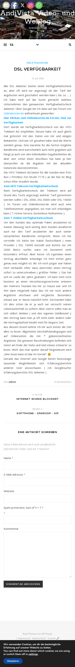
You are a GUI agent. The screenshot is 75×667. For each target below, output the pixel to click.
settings (33, 654)
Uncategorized (37, 62)
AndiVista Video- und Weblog (37, 17)
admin (12, 382)
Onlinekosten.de (14, 113)
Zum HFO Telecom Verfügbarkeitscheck (31, 186)
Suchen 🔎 (53, 638)
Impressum (24, 638)
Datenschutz (39, 638)
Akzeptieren (13, 661)
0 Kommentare (62, 382)
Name (8, 458)
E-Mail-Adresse (14, 474)
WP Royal (47, 633)
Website (9, 491)
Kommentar (11, 528)
